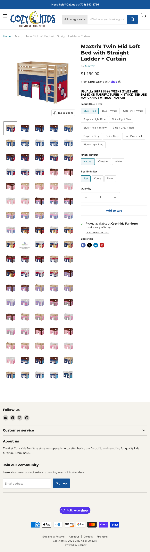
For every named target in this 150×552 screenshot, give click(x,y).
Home (7, 36)
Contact (88, 536)
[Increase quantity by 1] (115, 197)
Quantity (86, 188)
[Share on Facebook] (83, 245)
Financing (102, 536)
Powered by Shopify (75, 545)
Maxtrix (90, 66)
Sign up (61, 483)
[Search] (132, 19)
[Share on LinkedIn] (95, 245)
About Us (74, 536)
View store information (97, 232)
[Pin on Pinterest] (102, 245)
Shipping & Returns (53, 536)
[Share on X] (89, 245)
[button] (10, 128)
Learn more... (22, 453)
